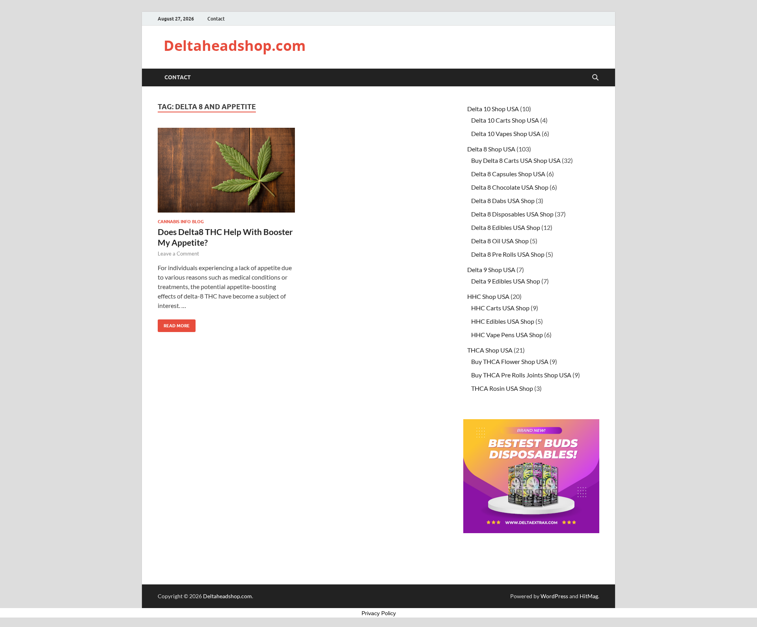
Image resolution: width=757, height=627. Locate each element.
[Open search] (595, 78)
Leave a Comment (178, 253)
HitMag (589, 596)
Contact (216, 19)
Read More (174, 323)
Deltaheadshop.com (235, 45)
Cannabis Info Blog (181, 221)
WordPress (554, 596)
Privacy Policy (379, 613)
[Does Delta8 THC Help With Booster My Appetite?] (226, 170)
